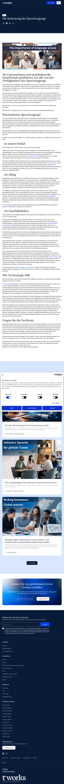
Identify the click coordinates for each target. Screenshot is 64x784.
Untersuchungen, (53, 256)
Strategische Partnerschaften (9, 674)
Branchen (4, 645)
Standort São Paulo (7, 725)
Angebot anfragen (8, 747)
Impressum (5, 757)
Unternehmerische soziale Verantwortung (12, 665)
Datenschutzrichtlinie (15, 757)
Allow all (52, 408)
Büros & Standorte (7, 668)
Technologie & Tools (7, 651)
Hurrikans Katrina (51, 163)
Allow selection (32, 408)
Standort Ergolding (7, 713)
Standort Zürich (6, 736)
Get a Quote (51, 2)
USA (13, 196)
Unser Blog (5, 688)
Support (35, 757)
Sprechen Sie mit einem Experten (25, 599)
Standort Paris (6, 722)
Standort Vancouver (7, 730)
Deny (11, 408)
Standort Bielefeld (6, 708)
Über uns (4, 659)
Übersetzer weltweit (33, 156)
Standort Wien (6, 733)
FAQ (3, 691)
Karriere (4, 662)
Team (3, 671)
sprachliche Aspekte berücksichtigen (23, 267)
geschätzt (5, 206)
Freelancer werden (7, 676)
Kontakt (4, 679)
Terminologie (5, 693)
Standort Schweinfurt (7, 728)
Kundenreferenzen (7, 696)
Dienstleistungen (6, 648)
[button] (59, 2)
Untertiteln (32, 98)
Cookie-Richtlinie (26, 757)
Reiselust (52, 100)
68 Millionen (52, 196)
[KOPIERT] (3, 23)
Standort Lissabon (6, 719)
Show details (55, 403)
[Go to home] (7, 3)
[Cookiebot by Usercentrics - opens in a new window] (55, 375)
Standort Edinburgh (7, 710)
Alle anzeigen (32, 563)
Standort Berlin (6, 705)
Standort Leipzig (6, 716)
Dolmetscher (6, 284)
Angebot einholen (43, 599)
